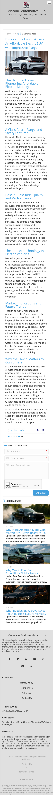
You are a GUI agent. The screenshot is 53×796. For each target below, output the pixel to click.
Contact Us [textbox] (26, 698)
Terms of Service (26, 771)
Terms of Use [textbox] (26, 688)
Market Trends (17, 430)
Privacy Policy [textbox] (26, 683)
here (51, 794)
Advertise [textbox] (26, 693)
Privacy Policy (26, 779)
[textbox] (26, 14)
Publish (42, 492)
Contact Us (26, 764)
